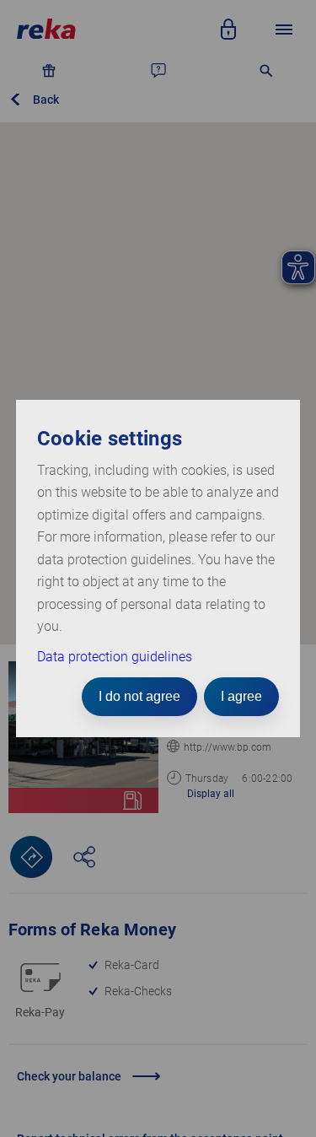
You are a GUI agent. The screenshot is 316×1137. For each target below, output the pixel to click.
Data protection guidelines (114, 657)
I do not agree (139, 696)
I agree (241, 696)
